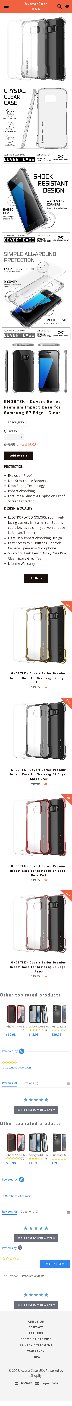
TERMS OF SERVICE (36, 1339)
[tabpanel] (36, 1301)
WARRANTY (36, 1351)
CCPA (36, 1357)
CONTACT (36, 1327)
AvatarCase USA (36, 6)
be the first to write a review (36, 1110)
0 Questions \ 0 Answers (17, 1067)
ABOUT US (36, 1322)
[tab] (9, 1084)
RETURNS (36, 1333)
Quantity (10, 431)
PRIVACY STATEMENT (36, 1345)
